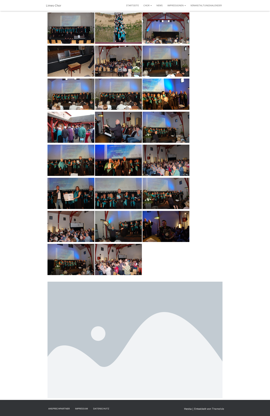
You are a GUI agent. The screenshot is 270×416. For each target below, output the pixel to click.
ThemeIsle (218, 409)
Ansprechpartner (59, 408)
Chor (146, 5)
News (159, 5)
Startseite (132, 5)
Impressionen (175, 5)
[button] (151, 5)
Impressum (81, 408)
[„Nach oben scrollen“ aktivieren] (264, 410)
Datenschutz (101, 408)
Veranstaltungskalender (206, 5)
